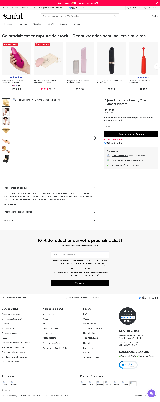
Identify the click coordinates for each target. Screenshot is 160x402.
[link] (13, 86)
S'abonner (80, 283)
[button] (157, 3)
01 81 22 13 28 (151, 7)
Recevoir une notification (131, 134)
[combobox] (77, 16)
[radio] (11, 77)
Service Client (135, 7)
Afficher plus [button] (10, 204)
